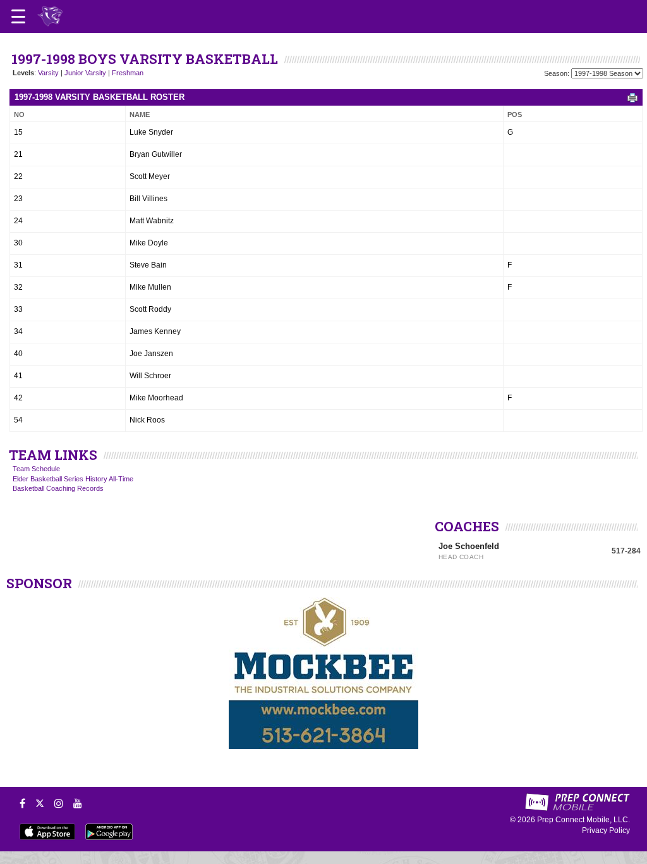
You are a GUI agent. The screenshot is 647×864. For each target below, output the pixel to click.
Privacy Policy (606, 830)
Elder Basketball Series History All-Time (73, 479)
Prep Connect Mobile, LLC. (583, 819)
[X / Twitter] (40, 803)
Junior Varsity (85, 73)
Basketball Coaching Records (58, 488)
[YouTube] (78, 803)
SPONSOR (39, 583)
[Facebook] (22, 803)
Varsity (48, 73)
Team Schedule (36, 468)
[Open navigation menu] (18, 16)
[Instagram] (59, 803)
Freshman (127, 73)
